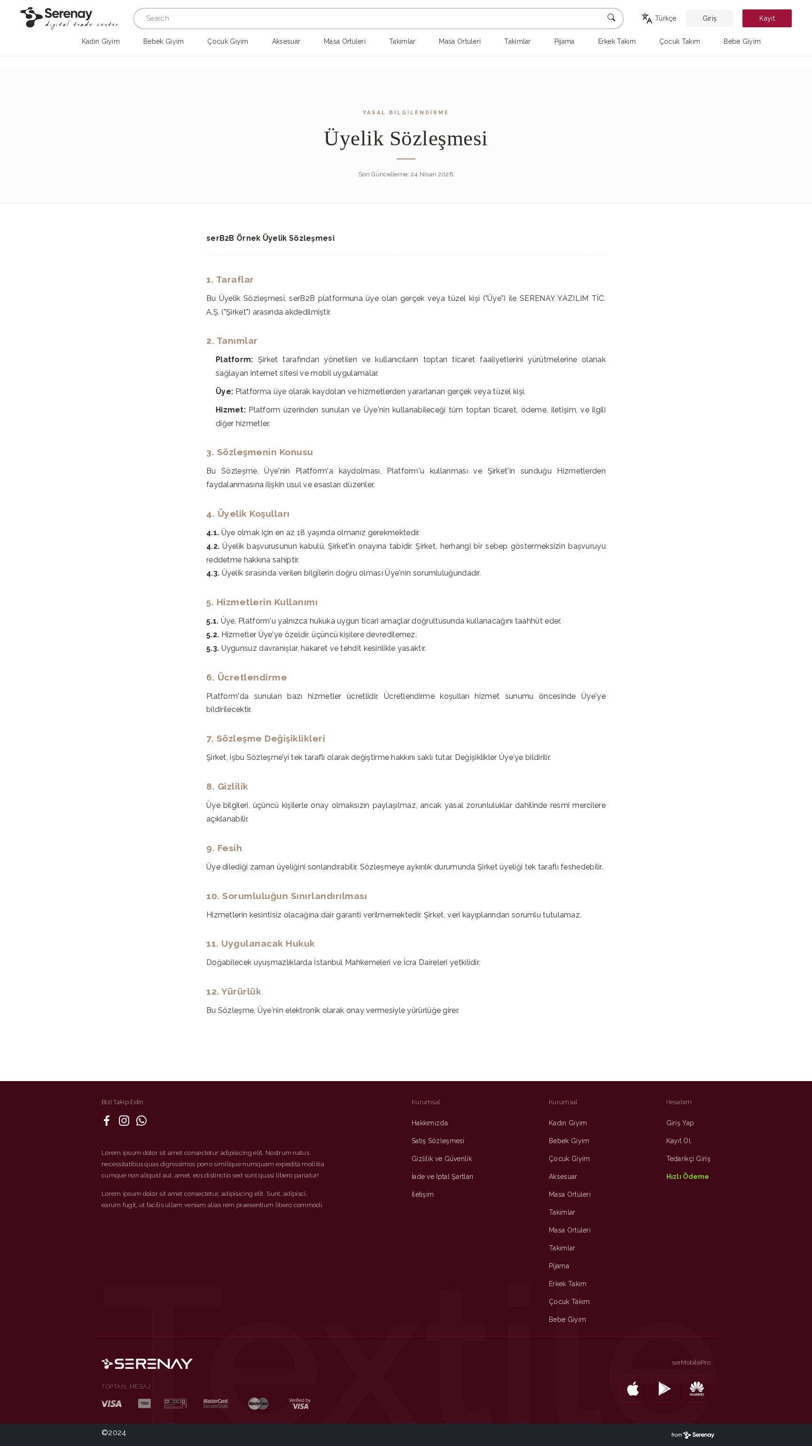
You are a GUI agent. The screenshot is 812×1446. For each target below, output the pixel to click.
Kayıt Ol (678, 1141)
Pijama (559, 1266)
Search (157, 18)
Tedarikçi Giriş (688, 1158)
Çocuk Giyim (569, 1158)
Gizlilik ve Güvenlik (442, 1158)
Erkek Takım (567, 1284)
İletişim (423, 1194)
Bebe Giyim (567, 1319)
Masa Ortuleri (570, 1194)
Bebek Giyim (569, 1141)
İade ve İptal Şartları (443, 1176)
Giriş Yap (680, 1123)
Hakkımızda (430, 1123)
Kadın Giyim (568, 1123)
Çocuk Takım (569, 1301)
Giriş (710, 18)
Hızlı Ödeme (688, 1176)
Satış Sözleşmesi (438, 1141)
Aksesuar (563, 1176)
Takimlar (562, 1212)
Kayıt (767, 18)
